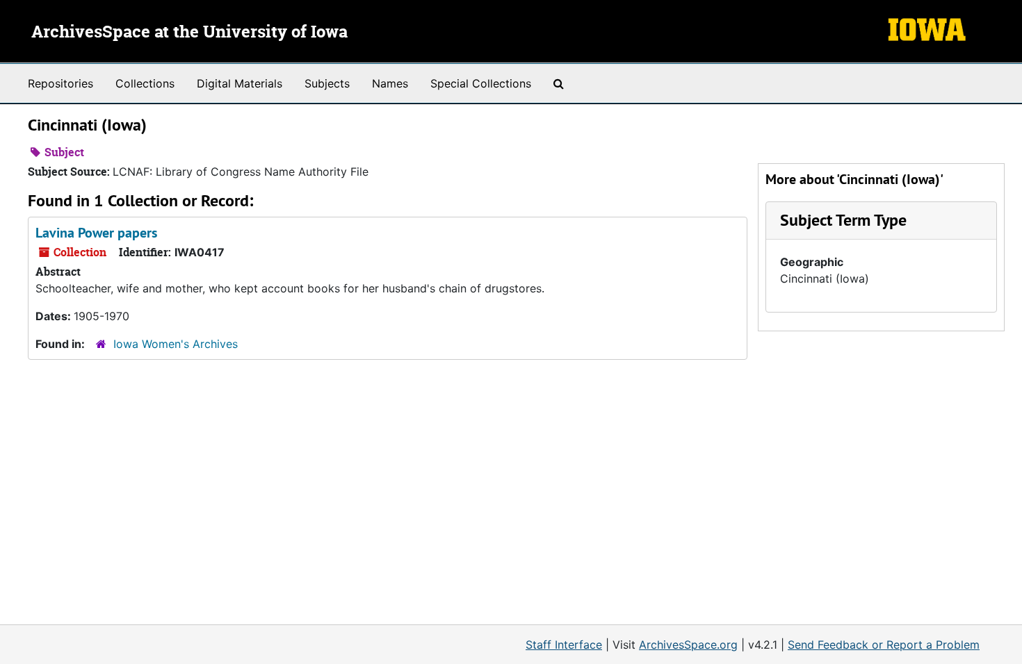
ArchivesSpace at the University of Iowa (189, 32)
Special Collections (480, 83)
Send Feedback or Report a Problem (884, 644)
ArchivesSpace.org (688, 644)
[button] (843, 220)
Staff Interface (564, 644)
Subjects (327, 83)
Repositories (60, 83)
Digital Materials (239, 83)
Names (390, 83)
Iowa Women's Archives (175, 344)
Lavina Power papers (96, 233)
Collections (145, 83)
